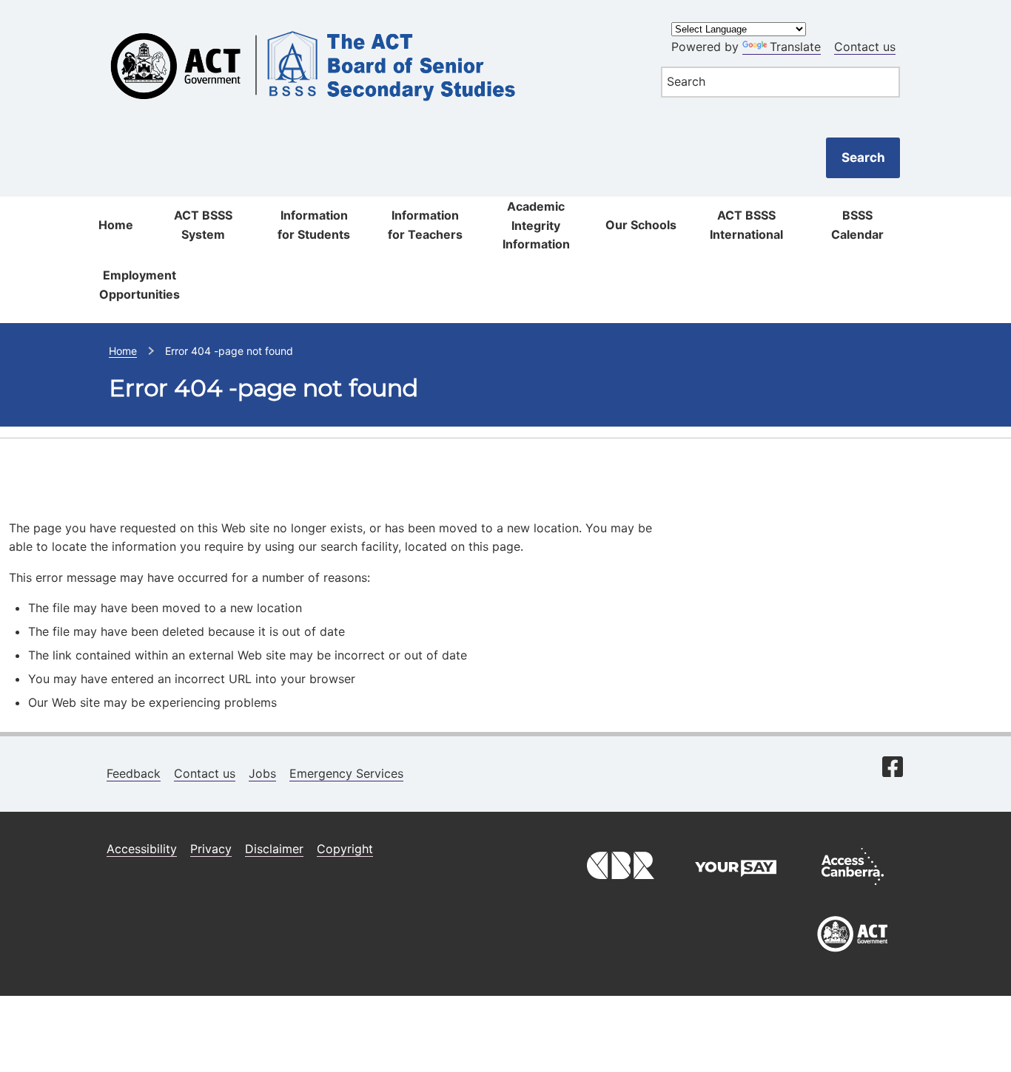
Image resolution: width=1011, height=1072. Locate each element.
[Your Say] (735, 888)
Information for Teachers (425, 225)
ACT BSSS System (203, 225)
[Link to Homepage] (368, 24)
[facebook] (892, 768)
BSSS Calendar (857, 225)
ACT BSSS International (746, 225)
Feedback (134, 773)
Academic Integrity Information (536, 225)
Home (115, 224)
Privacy (211, 848)
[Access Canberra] (852, 888)
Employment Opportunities (139, 285)
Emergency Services (346, 773)
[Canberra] (619, 888)
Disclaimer (274, 848)
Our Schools (640, 224)
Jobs (262, 773)
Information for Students (314, 225)
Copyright (345, 848)
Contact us (865, 46)
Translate (795, 46)
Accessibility (142, 848)
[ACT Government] (852, 957)
